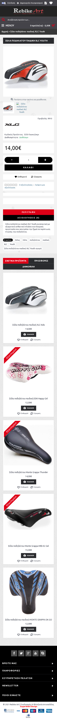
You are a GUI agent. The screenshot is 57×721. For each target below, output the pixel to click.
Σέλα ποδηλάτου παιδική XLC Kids (28, 325)
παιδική (46, 240)
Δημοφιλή (28, 266)
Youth (12, 244)
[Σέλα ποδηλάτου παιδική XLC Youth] (28, 71)
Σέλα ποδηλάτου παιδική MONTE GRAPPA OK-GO (28, 619)
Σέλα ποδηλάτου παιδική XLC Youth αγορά (22, 248)
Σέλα (25, 240)
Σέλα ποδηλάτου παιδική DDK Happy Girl (28, 398)
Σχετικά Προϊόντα (15, 261)
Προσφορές (41, 261)
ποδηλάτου (35, 240)
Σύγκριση (38, 177)
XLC (5, 244)
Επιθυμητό (22, 177)
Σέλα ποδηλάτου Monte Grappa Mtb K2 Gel (28, 546)
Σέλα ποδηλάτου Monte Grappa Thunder (28, 472)
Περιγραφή (28, 212)
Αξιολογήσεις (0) (28, 218)
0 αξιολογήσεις (26, 185)
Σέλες (17, 240)
